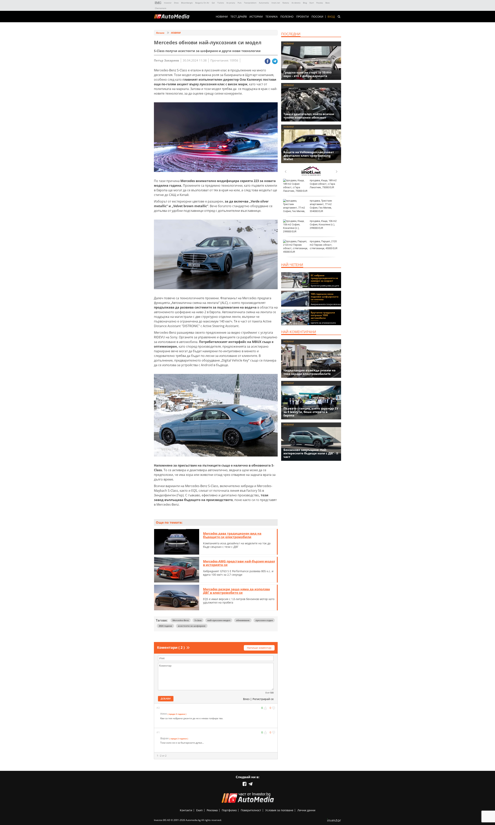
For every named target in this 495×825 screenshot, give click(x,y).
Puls (240, 2)
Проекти (302, 16)
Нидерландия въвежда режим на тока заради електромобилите (309, 372)
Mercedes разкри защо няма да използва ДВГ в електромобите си (236, 591)
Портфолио (229, 810)
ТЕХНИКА (271, 16)
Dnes (176, 2)
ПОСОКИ (317, 16)
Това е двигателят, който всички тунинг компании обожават (308, 115)
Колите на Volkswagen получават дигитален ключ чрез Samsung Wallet (308, 155)
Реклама (212, 810)
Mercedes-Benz (180, 620)
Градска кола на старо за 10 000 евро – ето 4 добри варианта (307, 74)
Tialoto (220, 2)
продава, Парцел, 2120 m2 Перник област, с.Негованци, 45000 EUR (323, 245)
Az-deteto (296, 2)
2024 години (165, 625)
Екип (199, 810)
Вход (331, 16)
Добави (166, 698)
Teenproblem (250, 2)
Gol (213, 2)
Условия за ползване (279, 810)
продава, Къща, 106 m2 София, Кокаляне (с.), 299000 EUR (323, 224)
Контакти (186, 810)
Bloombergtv (187, 2)
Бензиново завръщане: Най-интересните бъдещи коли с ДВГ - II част (310, 453)
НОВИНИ (222, 16)
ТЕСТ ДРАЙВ (238, 16)
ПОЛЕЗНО (287, 16)
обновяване (243, 620)
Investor (168, 2)
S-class (198, 620)
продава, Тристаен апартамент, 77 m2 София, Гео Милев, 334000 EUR (321, 206)
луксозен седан (264, 620)
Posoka (319, 2)
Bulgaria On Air (202, 2)
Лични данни (306, 810)
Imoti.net (275, 2)
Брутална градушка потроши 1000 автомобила (323, 315)
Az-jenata (230, 2)
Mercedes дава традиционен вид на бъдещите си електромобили (232, 535)
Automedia (264, 2)
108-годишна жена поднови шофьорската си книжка (324, 296)
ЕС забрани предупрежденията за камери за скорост (324, 278)
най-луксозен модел (218, 620)
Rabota (285, 2)
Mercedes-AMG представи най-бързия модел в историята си (239, 563)
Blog (305, 2)
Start (311, 2)
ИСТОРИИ (256, 16)
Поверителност (251, 810)
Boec (327, 2)
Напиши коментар (259, 648)
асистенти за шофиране (192, 625)
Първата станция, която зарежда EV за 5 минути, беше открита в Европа (310, 411)
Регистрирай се (263, 699)
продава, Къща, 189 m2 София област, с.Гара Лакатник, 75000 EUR (323, 184)
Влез (246, 699)
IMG (158, 3)
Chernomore (160, 8)
